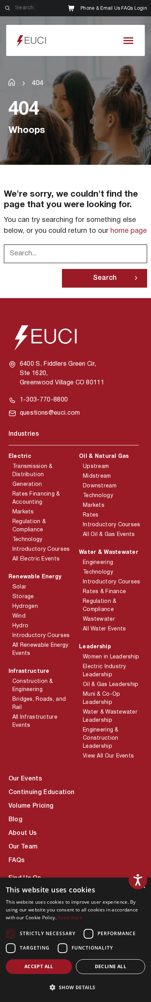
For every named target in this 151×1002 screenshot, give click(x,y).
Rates (90, 515)
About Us (23, 833)
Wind (19, 616)
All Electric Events (36, 559)
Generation (27, 484)
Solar (19, 587)
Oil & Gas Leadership (111, 684)
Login (140, 8)
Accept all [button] (38, 966)
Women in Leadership (111, 657)
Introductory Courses (41, 549)
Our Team (23, 847)
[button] (75, 987)
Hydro (20, 625)
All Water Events (104, 629)
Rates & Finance (104, 591)
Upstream (96, 466)
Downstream (100, 486)
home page (128, 231)
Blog (15, 819)
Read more (70, 917)
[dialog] (75, 940)
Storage (23, 596)
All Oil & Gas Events (109, 534)
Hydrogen (25, 606)
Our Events (25, 779)
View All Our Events (108, 756)
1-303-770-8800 (44, 400)
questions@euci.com (50, 413)
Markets (23, 512)
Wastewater (99, 619)
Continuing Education (41, 792)
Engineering (98, 562)
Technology (27, 539)
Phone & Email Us (100, 8)
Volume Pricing (31, 806)
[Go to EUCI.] (12, 82)
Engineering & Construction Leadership (100, 738)
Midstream (97, 476)
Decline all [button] (110, 966)
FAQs (127, 8)
